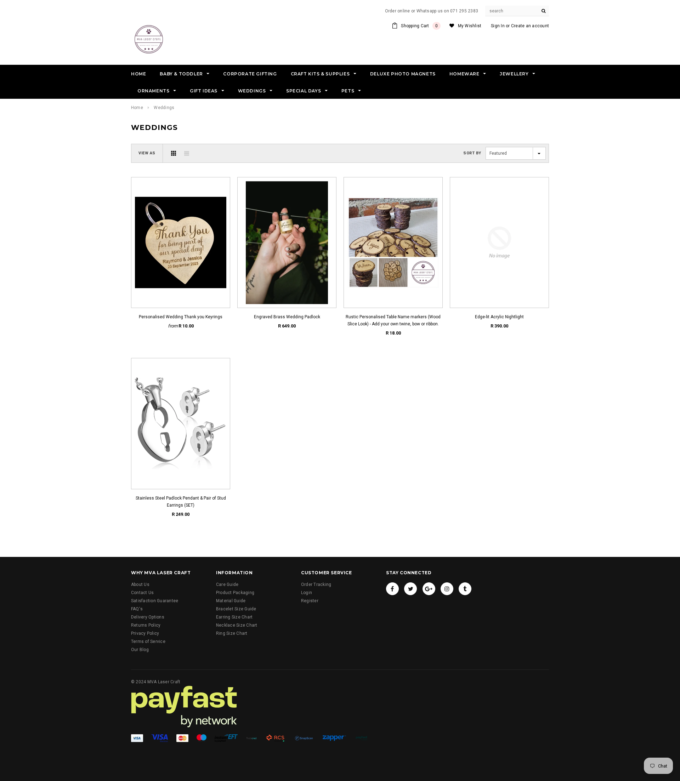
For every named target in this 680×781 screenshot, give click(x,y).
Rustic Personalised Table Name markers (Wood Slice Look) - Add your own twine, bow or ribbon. (393, 320)
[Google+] (429, 588)
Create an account (530, 25)
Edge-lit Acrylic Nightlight (499, 316)
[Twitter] (410, 588)
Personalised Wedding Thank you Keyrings (180, 316)
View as (146, 153)
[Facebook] (392, 588)
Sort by (472, 153)
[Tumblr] (465, 588)
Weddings (164, 107)
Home (137, 107)
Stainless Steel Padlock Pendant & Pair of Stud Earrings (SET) (181, 502)
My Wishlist (470, 25)
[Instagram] (447, 588)
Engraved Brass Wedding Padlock (287, 316)
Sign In (498, 25)
